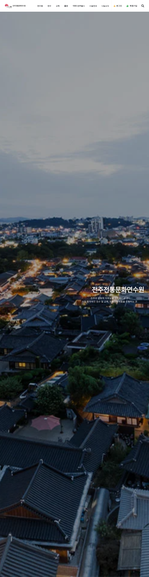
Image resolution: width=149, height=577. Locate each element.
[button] (44, 6)
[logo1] (15, 6)
